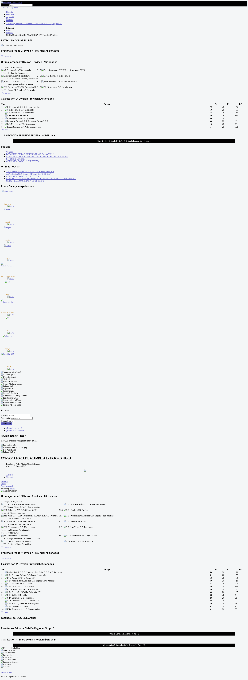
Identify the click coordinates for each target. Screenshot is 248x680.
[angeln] (7, 227)
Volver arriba (6, 672)
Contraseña (6, 418)
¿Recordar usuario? (14, 428)
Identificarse (6, 424)
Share (3, 484)
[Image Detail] (10, 206)
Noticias (9, 21)
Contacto (10, 19)
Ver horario (6, 56)
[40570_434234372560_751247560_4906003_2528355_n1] (7, 266)
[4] (7, 318)
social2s (12, 489)
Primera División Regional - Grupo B (124, 634)
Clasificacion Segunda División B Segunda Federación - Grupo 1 (124, 141)
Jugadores (10, 17)
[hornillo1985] (7, 354)
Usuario (4, 415)
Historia (9, 12)
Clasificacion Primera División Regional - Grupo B (124, 645)
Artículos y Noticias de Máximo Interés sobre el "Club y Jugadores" (34, 23)
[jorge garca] (7, 191)
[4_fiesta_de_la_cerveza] (7, 302)
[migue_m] (7, 336)
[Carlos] (7, 245)
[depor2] (7, 209)
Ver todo (4, 130)
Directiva (10, 14)
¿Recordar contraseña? (15, 430)
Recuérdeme (6, 421)
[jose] (7, 282)
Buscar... (4, 5)
